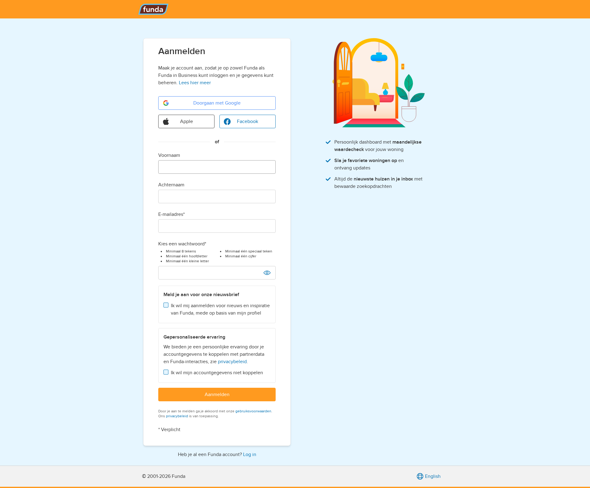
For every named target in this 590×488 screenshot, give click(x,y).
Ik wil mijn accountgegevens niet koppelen (217, 373)
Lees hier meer (195, 83)
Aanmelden (217, 394)
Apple (186, 121)
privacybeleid (232, 362)
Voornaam (169, 155)
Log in (249, 454)
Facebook (247, 121)
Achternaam (171, 185)
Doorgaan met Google (217, 103)
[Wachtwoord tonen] (267, 273)
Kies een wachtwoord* (182, 244)
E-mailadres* (171, 214)
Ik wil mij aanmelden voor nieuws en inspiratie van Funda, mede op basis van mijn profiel (220, 309)
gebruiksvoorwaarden (253, 411)
